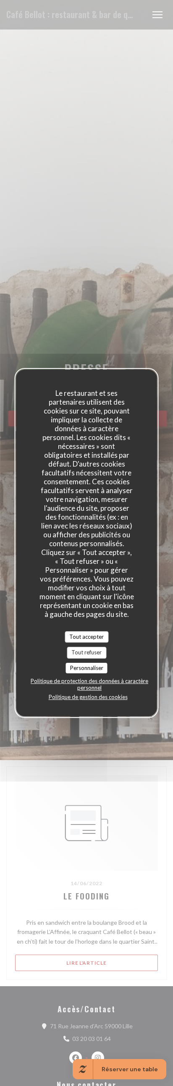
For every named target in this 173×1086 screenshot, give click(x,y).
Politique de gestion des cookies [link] (88, 697)
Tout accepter (86, 636)
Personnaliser (86, 667)
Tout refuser (86, 652)
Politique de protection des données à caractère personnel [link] (89, 684)
